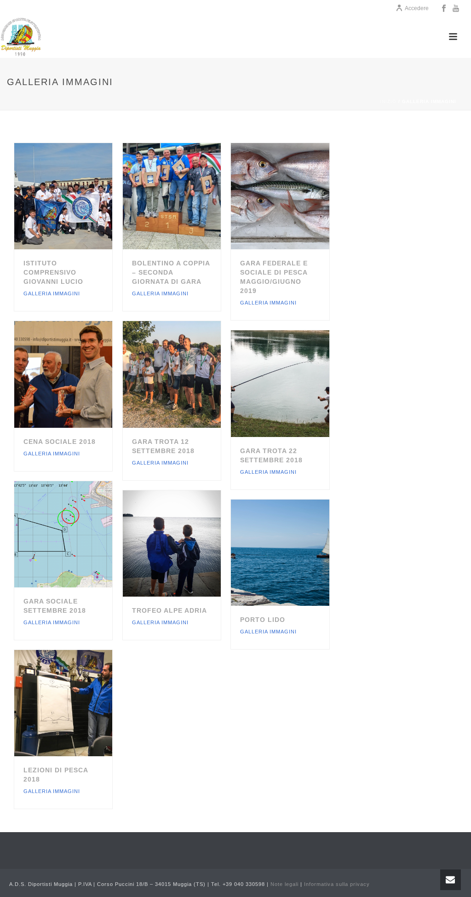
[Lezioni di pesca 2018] (79, 703)
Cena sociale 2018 (59, 441)
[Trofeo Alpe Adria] (188, 543)
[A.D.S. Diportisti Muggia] (20, 37)
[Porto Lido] (296, 552)
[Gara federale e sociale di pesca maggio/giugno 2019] (296, 196)
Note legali (284, 884)
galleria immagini (51, 293)
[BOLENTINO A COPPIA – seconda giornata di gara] (188, 196)
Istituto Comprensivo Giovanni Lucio (53, 272)
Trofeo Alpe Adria (169, 610)
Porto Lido (262, 619)
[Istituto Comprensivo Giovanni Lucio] (79, 196)
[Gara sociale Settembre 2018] (79, 534)
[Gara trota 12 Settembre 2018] (188, 374)
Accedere (417, 8)
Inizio (388, 101)
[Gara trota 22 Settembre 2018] (296, 384)
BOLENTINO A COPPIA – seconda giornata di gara (171, 272)
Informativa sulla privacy (337, 884)
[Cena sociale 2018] (79, 374)
